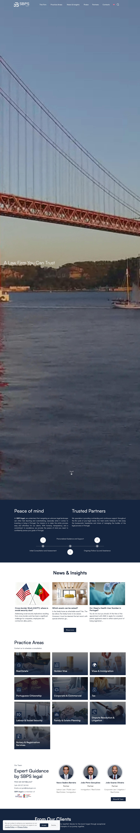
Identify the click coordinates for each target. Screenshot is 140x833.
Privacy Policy (23, 827)
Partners (95, 5)
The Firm (42, 5)
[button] (56, 4)
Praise (86, 5)
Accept (44, 825)
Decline (53, 825)
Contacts (106, 5)
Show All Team (118, 799)
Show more (70, 630)
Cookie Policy (10, 827)
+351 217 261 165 (22, 785)
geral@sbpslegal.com (29, 788)
